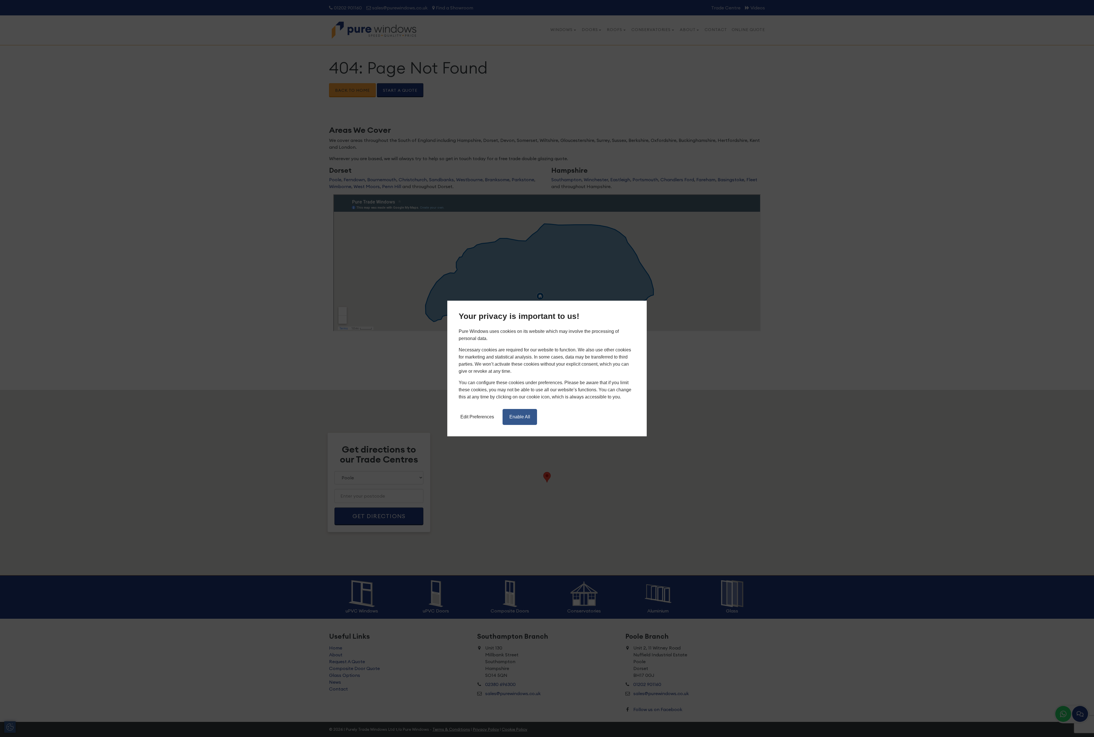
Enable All (519, 416)
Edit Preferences (477, 416)
